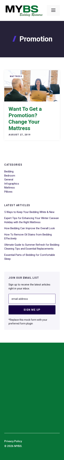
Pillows (8, 191)
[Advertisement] (32, 389)
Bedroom (9, 175)
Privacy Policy (13, 441)
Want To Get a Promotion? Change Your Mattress (25, 118)
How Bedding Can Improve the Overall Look (29, 228)
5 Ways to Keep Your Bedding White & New (29, 212)
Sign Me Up (32, 309)
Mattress (16, 76)
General (8, 179)
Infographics (11, 183)
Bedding (9, 171)
